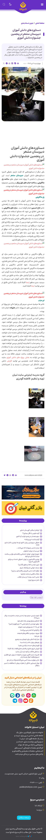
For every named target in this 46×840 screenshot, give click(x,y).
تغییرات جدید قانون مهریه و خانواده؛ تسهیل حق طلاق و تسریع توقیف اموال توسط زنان (21, 656)
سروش (17, 695)
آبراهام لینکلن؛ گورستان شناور (29, 530)
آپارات (28, 695)
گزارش (9, 361)
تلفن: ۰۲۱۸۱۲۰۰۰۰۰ (36, 782)
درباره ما (39, 810)
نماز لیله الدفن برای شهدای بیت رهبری (27, 639)
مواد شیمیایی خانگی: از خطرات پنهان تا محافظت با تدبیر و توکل (21, 664)
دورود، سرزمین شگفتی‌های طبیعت (28, 633)
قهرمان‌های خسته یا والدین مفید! (28, 645)
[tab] (23, 521)
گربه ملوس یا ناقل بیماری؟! (30, 533)
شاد (33, 695)
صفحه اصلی (39, 23)
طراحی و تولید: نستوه (22, 836)
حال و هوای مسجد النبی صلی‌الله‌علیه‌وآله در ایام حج (23, 660)
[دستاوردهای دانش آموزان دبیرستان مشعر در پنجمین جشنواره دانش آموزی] (23, 94)
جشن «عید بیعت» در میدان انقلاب (28, 577)
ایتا (31, 701)
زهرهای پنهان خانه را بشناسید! (29, 642)
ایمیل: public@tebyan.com (31, 787)
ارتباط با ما (38, 805)
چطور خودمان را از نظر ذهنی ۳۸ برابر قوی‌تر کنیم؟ (24, 624)
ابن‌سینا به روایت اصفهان (31, 551)
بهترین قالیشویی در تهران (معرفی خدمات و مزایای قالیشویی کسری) (23, 560)
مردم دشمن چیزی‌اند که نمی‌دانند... (27, 548)
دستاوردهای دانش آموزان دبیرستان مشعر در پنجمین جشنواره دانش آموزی (26, 34)
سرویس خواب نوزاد (36, 597)
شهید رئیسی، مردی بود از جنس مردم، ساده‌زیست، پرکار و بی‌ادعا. (22, 616)
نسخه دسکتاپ (23, 817)
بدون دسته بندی (27, 23)
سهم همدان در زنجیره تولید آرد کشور (27, 536)
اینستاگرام (20, 701)
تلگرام (15, 701)
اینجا (27, 282)
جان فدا (36, 636)
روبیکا (23, 695)
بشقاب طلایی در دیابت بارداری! (30, 574)
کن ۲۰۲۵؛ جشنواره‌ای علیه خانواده (28, 627)
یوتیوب (25, 701)
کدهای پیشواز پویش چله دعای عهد (28, 621)
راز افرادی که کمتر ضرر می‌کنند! (29, 630)
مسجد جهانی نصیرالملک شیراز (29, 568)
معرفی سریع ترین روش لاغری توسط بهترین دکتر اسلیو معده (22, 543)
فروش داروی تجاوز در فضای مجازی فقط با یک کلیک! (23, 648)
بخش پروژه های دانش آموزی (17, 357)
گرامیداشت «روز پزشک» (31, 539)
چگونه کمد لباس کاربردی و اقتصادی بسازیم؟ (25, 571)
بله (12, 695)
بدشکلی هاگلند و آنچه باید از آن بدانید (27, 651)
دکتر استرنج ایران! (33, 580)
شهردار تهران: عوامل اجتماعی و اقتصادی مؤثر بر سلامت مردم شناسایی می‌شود (22, 555)
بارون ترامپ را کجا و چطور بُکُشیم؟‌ (28, 564)
